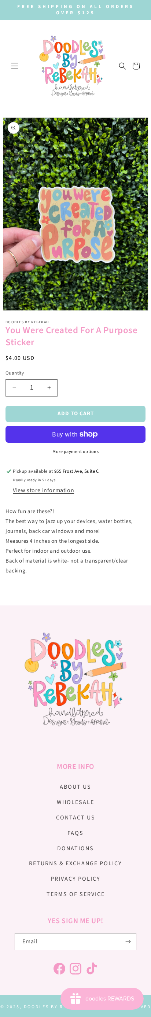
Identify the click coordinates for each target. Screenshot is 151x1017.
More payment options (75, 452)
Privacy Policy (75, 879)
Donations (75, 848)
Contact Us (75, 818)
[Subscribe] (128, 941)
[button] (15, 66)
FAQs (75, 833)
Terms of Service (76, 894)
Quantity (14, 373)
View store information (43, 490)
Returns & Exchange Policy (75, 863)
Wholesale (75, 802)
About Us (75, 787)
